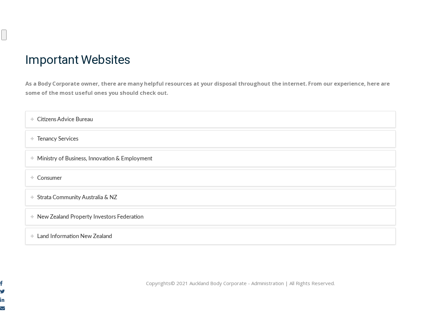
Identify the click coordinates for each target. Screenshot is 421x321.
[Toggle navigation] (4, 35)
